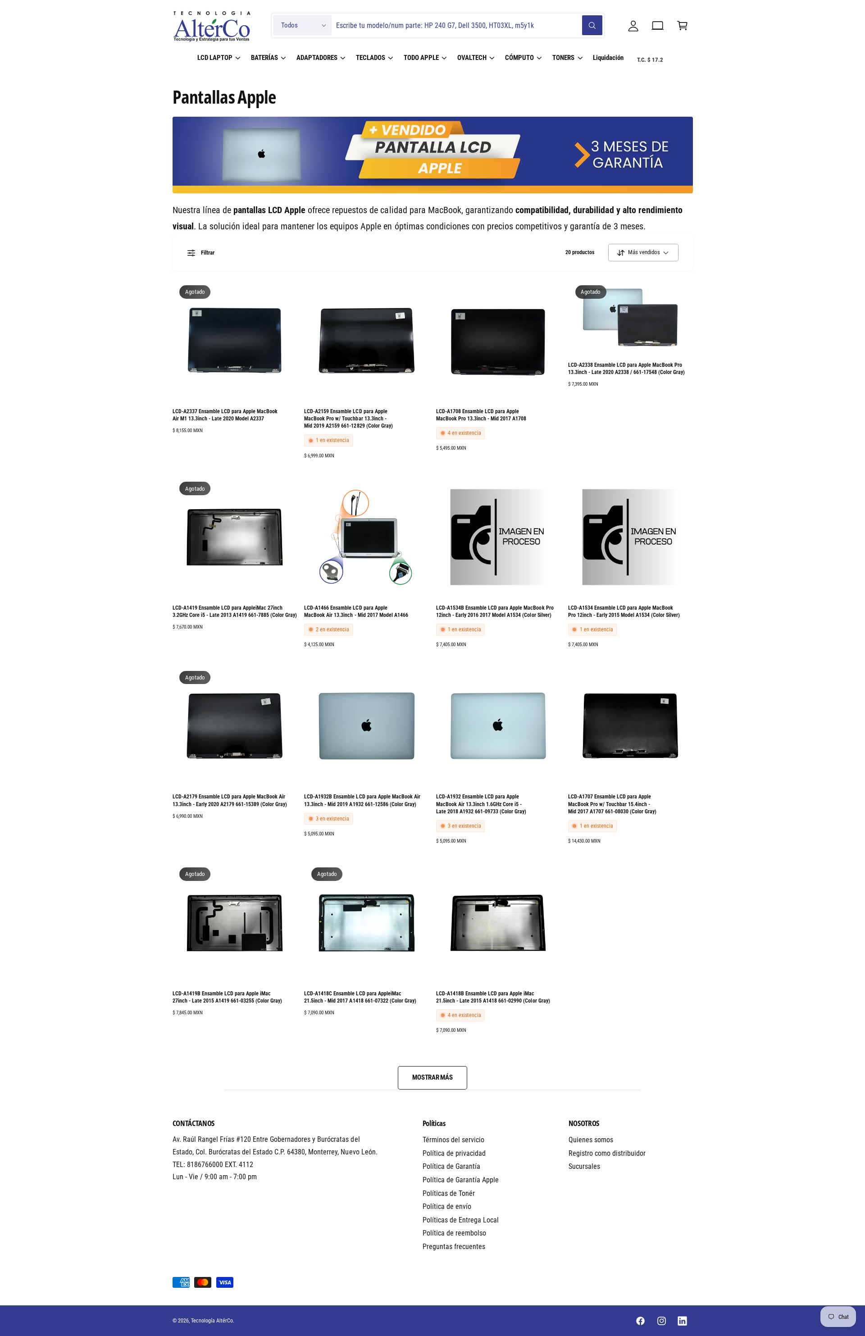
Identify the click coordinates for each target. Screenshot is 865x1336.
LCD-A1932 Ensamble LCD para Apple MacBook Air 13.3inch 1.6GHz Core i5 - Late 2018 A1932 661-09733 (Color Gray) (481, 804)
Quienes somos (591, 1139)
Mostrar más (432, 1077)
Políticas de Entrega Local (461, 1220)
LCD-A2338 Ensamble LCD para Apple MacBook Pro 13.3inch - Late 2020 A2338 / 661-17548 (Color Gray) (626, 368)
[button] (682, 25)
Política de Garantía (451, 1166)
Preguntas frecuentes (454, 1246)
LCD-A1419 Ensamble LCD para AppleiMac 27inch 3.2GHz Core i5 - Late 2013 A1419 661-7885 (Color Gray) (235, 611)
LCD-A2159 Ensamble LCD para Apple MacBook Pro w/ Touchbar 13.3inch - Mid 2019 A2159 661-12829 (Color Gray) (348, 418)
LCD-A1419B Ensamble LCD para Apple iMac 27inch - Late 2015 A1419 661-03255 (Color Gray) (227, 997)
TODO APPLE (421, 58)
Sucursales (584, 1166)
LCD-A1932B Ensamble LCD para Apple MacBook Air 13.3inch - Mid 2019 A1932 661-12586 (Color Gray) (362, 800)
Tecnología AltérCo (212, 1321)
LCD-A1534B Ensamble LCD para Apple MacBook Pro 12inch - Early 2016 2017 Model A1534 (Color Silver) (495, 611)
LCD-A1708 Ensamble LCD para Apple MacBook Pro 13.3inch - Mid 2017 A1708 (481, 415)
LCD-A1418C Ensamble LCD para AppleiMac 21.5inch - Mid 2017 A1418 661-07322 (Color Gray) (360, 997)
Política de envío (447, 1206)
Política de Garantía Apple (461, 1180)
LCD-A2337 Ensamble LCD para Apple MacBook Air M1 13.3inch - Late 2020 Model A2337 (225, 415)
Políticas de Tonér (449, 1193)
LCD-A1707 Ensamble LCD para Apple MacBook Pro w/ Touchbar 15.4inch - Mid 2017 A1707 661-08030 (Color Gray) (612, 804)
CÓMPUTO (519, 58)
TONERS (563, 58)
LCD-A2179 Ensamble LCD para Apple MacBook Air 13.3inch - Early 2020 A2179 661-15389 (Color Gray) (230, 800)
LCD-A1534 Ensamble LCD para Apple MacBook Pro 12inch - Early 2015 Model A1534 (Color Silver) (624, 611)
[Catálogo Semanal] (658, 25)
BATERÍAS (264, 58)
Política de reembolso (454, 1233)
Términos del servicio (453, 1139)
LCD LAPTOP (214, 58)
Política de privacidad (454, 1153)
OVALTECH (472, 58)
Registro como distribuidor (607, 1153)
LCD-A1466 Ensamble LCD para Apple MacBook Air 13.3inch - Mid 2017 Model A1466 (356, 611)
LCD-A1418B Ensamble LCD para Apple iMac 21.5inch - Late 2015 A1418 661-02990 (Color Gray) (493, 997)
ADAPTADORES (316, 58)
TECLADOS (370, 58)
